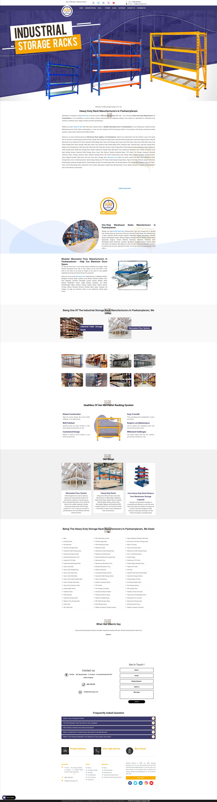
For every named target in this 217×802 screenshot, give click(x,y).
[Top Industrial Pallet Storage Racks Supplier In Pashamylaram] (71, 328)
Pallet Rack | (69, 794)
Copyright (64, 801)
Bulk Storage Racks (101, 604)
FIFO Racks (98, 585)
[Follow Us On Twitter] (98, 2)
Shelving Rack (67, 595)
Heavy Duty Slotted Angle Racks (136, 595)
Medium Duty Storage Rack (71, 601)
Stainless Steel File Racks (135, 591)
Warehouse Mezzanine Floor (144, 369)
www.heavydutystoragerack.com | (89, 788)
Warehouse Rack (81, 2)
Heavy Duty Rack (72, 388)
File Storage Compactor (102, 588)
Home (81, 8)
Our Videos (121, 8)
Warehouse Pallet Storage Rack (104, 551)
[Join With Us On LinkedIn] (103, 2)
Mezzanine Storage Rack (134, 601)
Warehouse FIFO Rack (133, 560)
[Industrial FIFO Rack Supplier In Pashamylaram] (96, 380)
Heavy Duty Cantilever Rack (71, 585)
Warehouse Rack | (122, 794)
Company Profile (90, 8)
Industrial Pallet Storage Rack (120, 388)
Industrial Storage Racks (70, 548)
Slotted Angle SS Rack (133, 579)
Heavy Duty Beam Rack (134, 548)
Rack (67, 2)
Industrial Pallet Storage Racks (104, 576)
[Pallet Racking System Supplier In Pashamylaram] (96, 361)
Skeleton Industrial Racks (102, 582)
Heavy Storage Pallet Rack (71, 582)
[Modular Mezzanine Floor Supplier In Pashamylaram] (120, 361)
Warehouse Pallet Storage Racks (137, 551)
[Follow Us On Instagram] (108, 2)
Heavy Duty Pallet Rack (70, 576)
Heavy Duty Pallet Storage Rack (72, 579)
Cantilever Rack (77, 127)
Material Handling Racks (102, 598)
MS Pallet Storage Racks (102, 601)
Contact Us (131, 8)
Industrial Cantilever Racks (103, 591)
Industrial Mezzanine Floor (71, 557)
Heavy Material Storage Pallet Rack (137, 538)
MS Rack (129, 570)
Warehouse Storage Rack (72, 369)
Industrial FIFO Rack (96, 388)
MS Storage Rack (132, 588)
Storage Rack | (100, 794)
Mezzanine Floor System (139, 328)
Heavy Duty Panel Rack (70, 573)
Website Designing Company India (139, 801)
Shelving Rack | (132, 794)
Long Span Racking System (103, 573)
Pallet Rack (73, 2)
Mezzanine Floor (112, 157)
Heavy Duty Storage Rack (70, 570)
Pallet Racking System (96, 369)
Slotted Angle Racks (69, 588)
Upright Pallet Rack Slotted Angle (137, 573)
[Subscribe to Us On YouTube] (113, 2)
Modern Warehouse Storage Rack (105, 557)
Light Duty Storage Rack (70, 598)
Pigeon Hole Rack (132, 566)
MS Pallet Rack (68, 607)
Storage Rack (67, 544)
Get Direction (68, 774)
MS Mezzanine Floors (133, 604)
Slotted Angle (131, 557)
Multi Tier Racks (132, 544)
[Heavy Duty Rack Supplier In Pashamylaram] (72, 380)
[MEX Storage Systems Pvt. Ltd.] (67, 11)
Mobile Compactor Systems (135, 607)
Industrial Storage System (71, 554)
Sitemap (107, 8)
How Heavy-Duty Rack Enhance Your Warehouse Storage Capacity (141, 496)
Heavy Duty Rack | (78, 794)
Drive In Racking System (134, 554)
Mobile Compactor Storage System (105, 607)
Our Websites (141, 8)
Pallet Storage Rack (125, 188)
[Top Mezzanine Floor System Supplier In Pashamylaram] (119, 328)
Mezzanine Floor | (110, 794)
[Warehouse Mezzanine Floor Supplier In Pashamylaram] (145, 361)
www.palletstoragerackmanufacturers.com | (112, 788)
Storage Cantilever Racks (102, 595)
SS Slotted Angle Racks (134, 582)
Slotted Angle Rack (118, 231)
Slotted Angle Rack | (90, 794)
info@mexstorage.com (140, 4)
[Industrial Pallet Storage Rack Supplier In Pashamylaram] (120, 380)
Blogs (114, 8)
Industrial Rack (144, 388)
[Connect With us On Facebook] (93, 2)
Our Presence (91, 777)
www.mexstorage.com (131, 788)
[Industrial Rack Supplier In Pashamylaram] (145, 380)
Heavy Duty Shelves (101, 579)
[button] (16, 56)
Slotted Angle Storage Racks (135, 563)
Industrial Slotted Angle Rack (72, 563)
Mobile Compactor (100, 570)
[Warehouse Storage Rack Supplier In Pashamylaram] (72, 361)
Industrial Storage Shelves (135, 576)
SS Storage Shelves (133, 585)
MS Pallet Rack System (102, 538)
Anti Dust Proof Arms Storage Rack (137, 541)
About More (140, 778)
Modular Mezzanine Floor (120, 369)
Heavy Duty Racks (108, 493)
